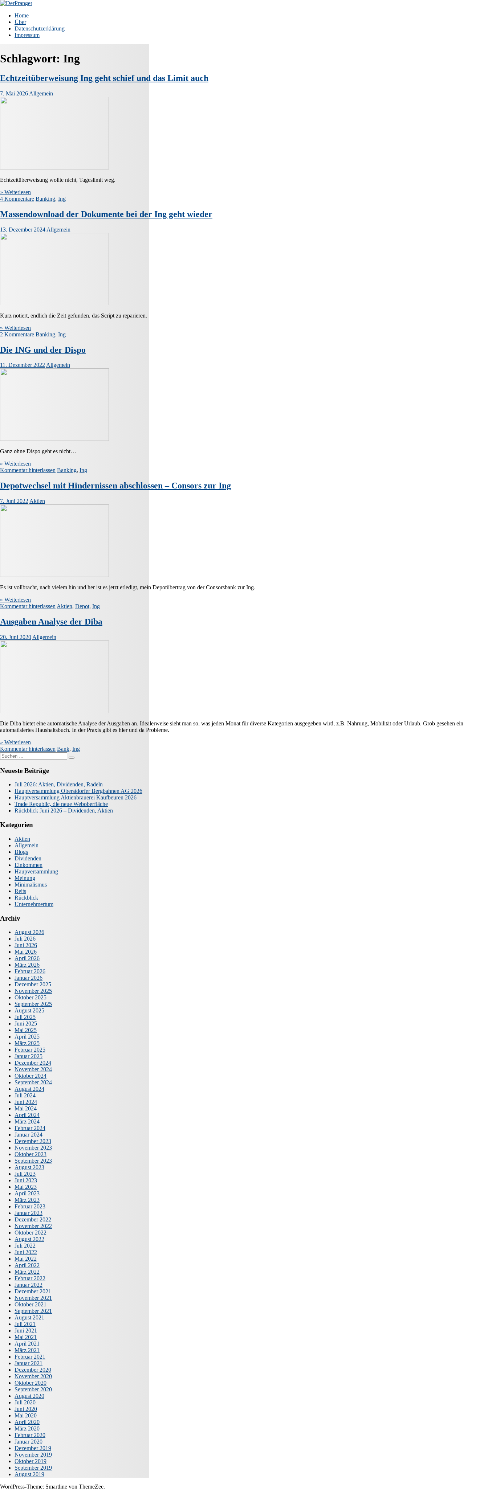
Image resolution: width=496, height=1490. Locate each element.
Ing (62, 199)
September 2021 (33, 1311)
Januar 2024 (28, 1134)
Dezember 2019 (33, 1448)
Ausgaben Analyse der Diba (51, 621)
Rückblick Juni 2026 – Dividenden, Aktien (64, 810)
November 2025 (33, 991)
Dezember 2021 (33, 1291)
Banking (45, 199)
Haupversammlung (36, 871)
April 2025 (27, 1036)
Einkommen (28, 865)
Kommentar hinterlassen (28, 470)
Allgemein (41, 93)
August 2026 (29, 932)
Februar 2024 (30, 1128)
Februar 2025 (30, 1050)
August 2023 (29, 1167)
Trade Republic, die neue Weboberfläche (61, 804)
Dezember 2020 (33, 1370)
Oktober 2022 (30, 1232)
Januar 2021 (28, 1363)
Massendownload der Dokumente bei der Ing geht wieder (106, 214)
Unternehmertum (34, 904)
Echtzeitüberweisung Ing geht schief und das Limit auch (104, 78)
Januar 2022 (28, 1285)
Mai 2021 (26, 1337)
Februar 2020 (30, 1435)
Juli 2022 (25, 1246)
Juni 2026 (26, 945)
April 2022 (27, 1265)
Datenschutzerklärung (40, 28)
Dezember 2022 (33, 1219)
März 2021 (27, 1350)
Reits (20, 891)
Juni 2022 (26, 1252)
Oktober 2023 (30, 1154)
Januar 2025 (28, 1056)
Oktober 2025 (30, 997)
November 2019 (33, 1455)
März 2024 (27, 1121)
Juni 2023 (26, 1180)
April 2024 (27, 1115)
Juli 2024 (25, 1095)
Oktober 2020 (30, 1383)
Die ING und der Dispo (43, 350)
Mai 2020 (26, 1415)
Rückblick (26, 898)
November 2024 (33, 1069)
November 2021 (33, 1298)
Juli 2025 (25, 1017)
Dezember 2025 (33, 984)
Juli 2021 (25, 1324)
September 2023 (33, 1161)
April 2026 (27, 958)
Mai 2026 (26, 952)
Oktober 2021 (30, 1304)
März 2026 (27, 965)
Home (22, 15)
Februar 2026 (30, 971)
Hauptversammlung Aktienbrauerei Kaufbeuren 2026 (76, 797)
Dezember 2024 (33, 1063)
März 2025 (27, 1043)
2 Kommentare (17, 334)
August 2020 (29, 1396)
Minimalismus (31, 884)
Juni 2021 (26, 1330)
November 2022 (33, 1226)
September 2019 (33, 1468)
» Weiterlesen (15, 192)
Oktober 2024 (30, 1076)
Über (20, 22)
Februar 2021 (30, 1357)
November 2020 (33, 1376)
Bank (63, 749)
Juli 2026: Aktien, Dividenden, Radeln (59, 784)
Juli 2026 (25, 939)
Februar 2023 (30, 1206)
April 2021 (27, 1343)
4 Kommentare (17, 199)
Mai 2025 (26, 1030)
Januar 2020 (28, 1441)
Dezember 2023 (33, 1141)
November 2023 (33, 1148)
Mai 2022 (26, 1259)
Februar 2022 (30, 1278)
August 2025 (29, 1010)
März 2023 (27, 1200)
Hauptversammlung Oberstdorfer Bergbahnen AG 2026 (78, 791)
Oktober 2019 (30, 1461)
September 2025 (33, 1004)
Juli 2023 (25, 1174)
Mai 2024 (26, 1108)
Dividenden (28, 858)
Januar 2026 (28, 978)
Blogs (21, 852)
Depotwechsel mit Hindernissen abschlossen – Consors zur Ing (115, 485)
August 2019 (29, 1474)
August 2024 (29, 1089)
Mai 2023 (26, 1187)
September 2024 (33, 1082)
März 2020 (27, 1428)
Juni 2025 (26, 1023)
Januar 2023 (28, 1213)
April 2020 (27, 1422)
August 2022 (29, 1239)
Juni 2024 (26, 1102)
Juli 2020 (25, 1402)
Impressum (27, 35)
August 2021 (29, 1317)
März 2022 (27, 1272)
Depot (82, 606)
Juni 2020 (26, 1409)
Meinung (25, 878)
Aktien (37, 501)
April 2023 (27, 1193)
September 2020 (33, 1389)
